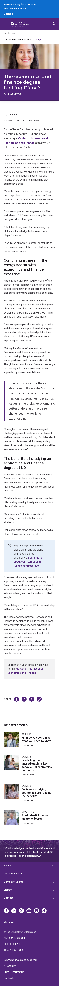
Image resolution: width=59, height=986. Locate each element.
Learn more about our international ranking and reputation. (28, 561)
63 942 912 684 (17, 938)
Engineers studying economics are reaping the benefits (29, 795)
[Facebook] (6, 911)
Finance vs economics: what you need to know (29, 741)
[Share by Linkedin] (24, 699)
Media (7, 865)
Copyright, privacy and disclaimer (20, 960)
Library (8, 889)
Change (8, 13)
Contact (8, 897)
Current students (14, 881)
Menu (5, 24)
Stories (11, 33)
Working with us (13, 873)
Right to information (14, 972)
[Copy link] (39, 699)
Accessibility (10, 966)
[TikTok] (44, 911)
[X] (21, 911)
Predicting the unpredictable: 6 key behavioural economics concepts (29, 767)
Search (55, 5)
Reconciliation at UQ (29, 855)
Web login (9, 922)
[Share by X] (31, 699)
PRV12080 (17, 950)
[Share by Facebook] (16, 699)
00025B (16, 944)
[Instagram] (36, 911)
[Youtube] (28, 911)
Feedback (9, 978)
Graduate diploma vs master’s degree (29, 819)
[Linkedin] (13, 911)
